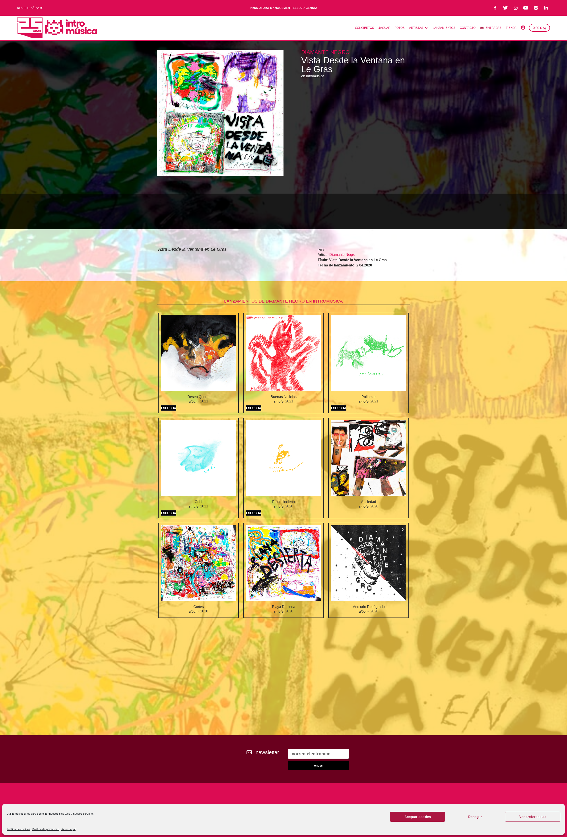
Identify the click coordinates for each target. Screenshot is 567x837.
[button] (418, 28)
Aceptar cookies (417, 817)
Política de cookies (18, 829)
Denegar (475, 817)
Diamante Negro (325, 52)
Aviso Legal (68, 829)
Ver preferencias (532, 817)
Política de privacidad (45, 829)
